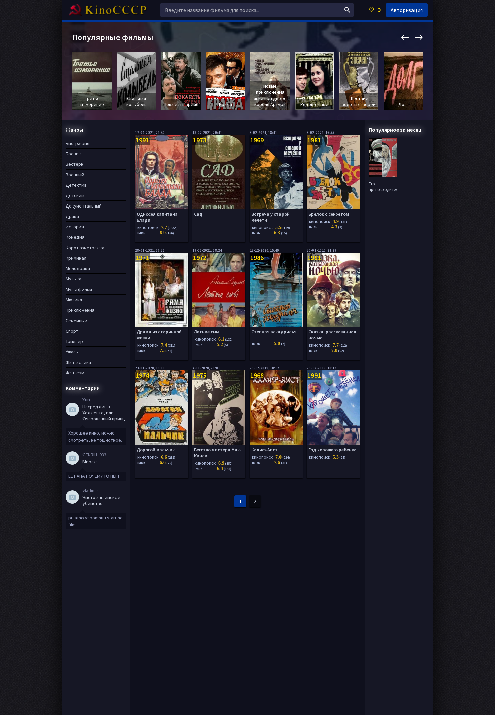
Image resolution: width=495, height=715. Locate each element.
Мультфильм (79, 289)
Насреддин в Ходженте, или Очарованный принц (103, 413)
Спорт (72, 331)
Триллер (74, 341)
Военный (75, 175)
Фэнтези (75, 373)
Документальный (84, 206)
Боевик (73, 154)
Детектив (76, 185)
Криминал (76, 258)
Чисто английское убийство (101, 500)
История (75, 227)
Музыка (73, 279)
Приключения (80, 310)
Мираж (89, 462)
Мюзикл (74, 300)
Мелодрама (78, 268)
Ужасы (72, 352)
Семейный (76, 320)
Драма (72, 216)
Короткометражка (85, 247)
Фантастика (78, 362)
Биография (77, 143)
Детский (75, 195)
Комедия (75, 237)
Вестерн (75, 164)
